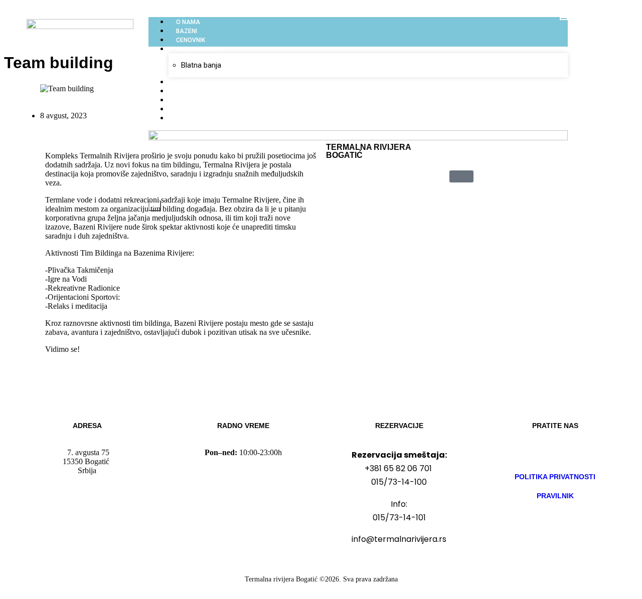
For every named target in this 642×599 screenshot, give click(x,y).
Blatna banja (201, 65)
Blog (183, 100)
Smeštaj (189, 82)
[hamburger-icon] (564, 18)
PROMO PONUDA (200, 118)
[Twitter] (584, 452)
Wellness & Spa (200, 49)
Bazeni (186, 31)
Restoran (192, 91)
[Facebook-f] (525, 452)
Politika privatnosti (555, 477)
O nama (188, 22)
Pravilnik (555, 496)
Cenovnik (190, 40)
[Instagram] (555, 452)
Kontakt (189, 109)
